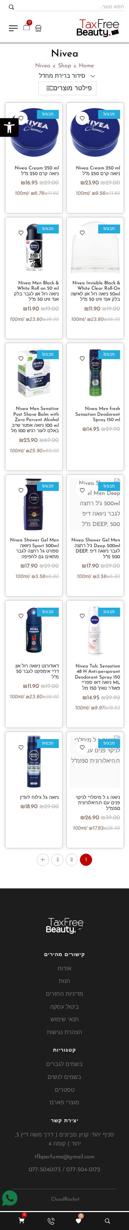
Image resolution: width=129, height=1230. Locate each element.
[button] (9, 127)
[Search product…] (107, 1221)
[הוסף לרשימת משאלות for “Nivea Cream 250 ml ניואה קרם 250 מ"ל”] (82, 118)
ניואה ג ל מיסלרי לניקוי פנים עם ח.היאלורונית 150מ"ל (98, 803)
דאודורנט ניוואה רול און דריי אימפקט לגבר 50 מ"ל (37, 672)
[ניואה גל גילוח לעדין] (34, 761)
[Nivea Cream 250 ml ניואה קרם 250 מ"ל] (95, 132)
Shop (64, 66)
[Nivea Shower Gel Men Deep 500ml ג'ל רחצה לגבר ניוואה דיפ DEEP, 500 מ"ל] (95, 504)
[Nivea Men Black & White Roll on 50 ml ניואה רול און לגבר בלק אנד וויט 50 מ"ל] (34, 247)
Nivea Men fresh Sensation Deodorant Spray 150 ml (97, 414)
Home (86, 66)
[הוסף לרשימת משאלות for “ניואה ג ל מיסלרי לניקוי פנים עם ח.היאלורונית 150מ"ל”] (82, 747)
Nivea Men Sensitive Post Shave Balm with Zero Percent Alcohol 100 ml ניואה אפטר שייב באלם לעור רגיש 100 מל (35, 419)
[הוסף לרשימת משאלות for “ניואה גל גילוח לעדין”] (21, 747)
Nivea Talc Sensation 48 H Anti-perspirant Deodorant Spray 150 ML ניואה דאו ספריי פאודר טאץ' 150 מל (97, 677)
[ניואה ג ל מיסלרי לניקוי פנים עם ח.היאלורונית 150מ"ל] (95, 761)
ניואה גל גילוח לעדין (39, 797)
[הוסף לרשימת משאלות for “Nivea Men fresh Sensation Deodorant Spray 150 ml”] (82, 358)
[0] (78, 1221)
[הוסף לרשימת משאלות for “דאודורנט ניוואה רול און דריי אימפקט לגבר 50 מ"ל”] (21, 616)
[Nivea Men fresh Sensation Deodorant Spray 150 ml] (95, 373)
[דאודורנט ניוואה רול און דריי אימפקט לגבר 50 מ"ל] (34, 630)
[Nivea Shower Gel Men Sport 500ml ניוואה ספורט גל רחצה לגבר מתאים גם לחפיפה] (34, 504)
